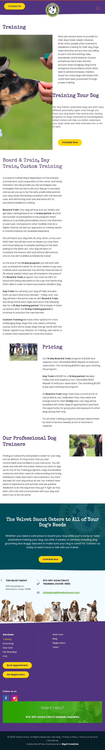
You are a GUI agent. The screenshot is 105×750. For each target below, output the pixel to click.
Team (55, 647)
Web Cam (57, 634)
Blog (54, 638)
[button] (14, 6)
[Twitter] (14, 698)
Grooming (8, 643)
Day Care (8, 647)
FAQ (5, 656)
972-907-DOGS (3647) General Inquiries (52, 717)
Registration (58, 643)
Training (7, 639)
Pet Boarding (10, 652)
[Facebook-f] (6, 698)
